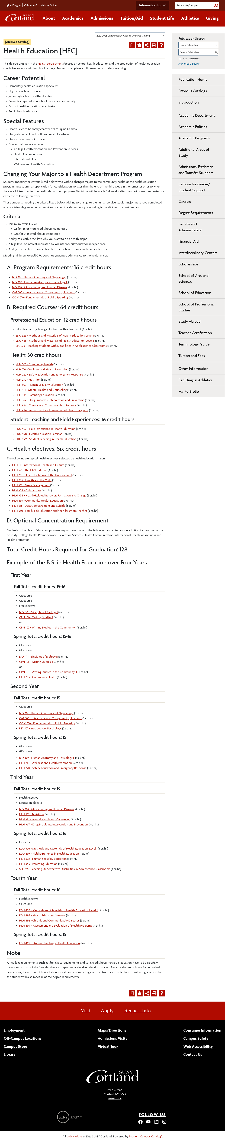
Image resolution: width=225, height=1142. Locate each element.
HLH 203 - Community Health (34, 364)
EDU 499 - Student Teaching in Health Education (46, 439)
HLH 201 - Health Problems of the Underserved (42, 475)
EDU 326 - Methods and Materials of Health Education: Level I (55, 335)
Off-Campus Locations (22, 1038)
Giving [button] (212, 18)
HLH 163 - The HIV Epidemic (29, 470)
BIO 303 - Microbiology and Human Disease (39, 287)
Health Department (50, 63)
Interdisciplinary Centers (197, 252)
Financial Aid (188, 241)
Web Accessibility (198, 1046)
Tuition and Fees (191, 355)
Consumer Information (202, 1030)
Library (9, 1054)
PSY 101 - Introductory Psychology (40, 728)
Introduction (188, 102)
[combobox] (130, 35)
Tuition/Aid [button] (131, 18)
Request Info (137, 1010)
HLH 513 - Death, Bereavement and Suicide (38, 505)
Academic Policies (192, 126)
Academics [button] (72, 18)
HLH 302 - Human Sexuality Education (39, 384)
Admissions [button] (102, 18)
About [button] (49, 18)
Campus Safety (195, 1038)
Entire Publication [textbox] (189, 45)
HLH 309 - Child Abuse (26, 490)
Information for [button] (150, 5)
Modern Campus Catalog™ (145, 1136)
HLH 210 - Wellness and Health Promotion (42, 369)
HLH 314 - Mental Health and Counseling (41, 389)
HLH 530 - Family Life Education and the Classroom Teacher (49, 510)
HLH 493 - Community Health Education (37, 500)
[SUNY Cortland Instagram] (164, 1123)
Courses (184, 201)
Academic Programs (194, 138)
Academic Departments (197, 115)
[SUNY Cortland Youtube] (148, 1123)
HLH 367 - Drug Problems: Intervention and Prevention (50, 400)
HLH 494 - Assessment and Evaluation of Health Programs (52, 410)
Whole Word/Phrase (191, 58)
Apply (107, 1010)
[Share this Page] (147, 45)
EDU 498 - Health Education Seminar (39, 434)
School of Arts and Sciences (193, 278)
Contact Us (192, 1054)
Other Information (193, 368)
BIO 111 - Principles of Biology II (38, 656)
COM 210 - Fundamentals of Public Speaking (40, 297)
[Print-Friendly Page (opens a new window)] (154, 45)
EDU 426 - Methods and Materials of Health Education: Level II (55, 340)
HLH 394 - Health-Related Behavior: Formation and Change (49, 495)
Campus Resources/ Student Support (194, 187)
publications (74, 1136)
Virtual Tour (108, 1046)
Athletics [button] (190, 18)
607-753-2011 (114, 1098)
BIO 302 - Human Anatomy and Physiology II (40, 282)
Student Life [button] (162, 18)
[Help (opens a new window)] (161, 45)
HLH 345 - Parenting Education (35, 395)
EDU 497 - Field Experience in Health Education (45, 428)
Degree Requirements (195, 212)
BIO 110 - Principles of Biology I (38, 612)
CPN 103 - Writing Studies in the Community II (48, 672)
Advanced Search (189, 63)
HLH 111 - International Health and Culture (38, 465)
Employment (14, 1030)
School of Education (194, 292)
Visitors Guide (49, 5)
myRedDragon (13, 5)
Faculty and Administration (190, 227)
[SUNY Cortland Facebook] (140, 1123)
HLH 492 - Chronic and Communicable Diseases (46, 405)
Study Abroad (189, 321)
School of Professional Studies (196, 307)
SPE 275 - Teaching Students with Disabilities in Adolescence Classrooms (61, 345)
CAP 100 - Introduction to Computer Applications (43, 292)
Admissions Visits (112, 1038)
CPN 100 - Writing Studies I (36, 617)
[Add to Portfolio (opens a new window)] (139, 45)
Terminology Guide (194, 344)
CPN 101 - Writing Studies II (36, 661)
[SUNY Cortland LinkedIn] (156, 1123)
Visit (85, 1010)
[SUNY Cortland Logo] (20, 18)
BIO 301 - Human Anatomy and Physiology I (39, 277)
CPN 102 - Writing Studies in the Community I (47, 627)
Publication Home (192, 79)
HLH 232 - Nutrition (28, 379)
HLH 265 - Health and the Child (32, 480)
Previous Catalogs (192, 90)
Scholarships (188, 264)
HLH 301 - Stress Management (31, 485)
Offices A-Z (30, 5)
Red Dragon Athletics (195, 380)
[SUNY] (70, 1117)
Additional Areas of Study (193, 152)
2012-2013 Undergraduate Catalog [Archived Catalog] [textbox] (123, 35)
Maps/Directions (112, 1030)
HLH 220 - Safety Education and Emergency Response (49, 374)
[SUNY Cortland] (112, 1083)
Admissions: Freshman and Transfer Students (195, 169)
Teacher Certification (195, 332)
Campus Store (15, 1046)
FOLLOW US (152, 1114)
